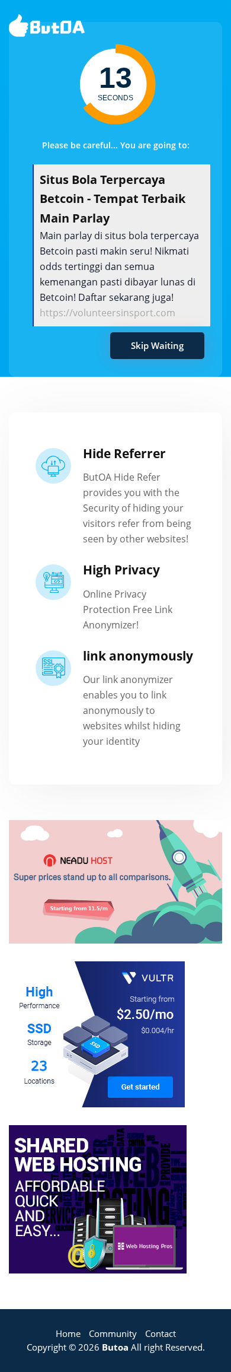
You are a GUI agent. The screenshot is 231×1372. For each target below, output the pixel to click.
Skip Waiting (157, 345)
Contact (160, 1333)
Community (113, 1333)
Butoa (115, 1347)
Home (68, 1333)
